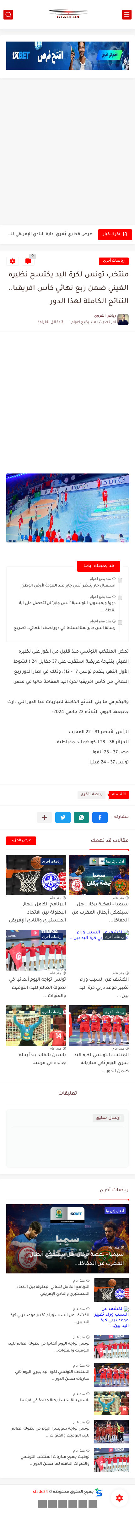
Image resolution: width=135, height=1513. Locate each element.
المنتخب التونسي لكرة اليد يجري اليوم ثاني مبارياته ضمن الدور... (101, 1063)
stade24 (40, 1492)
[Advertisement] (67, 152)
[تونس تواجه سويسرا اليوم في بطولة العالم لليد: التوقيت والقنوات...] (111, 1431)
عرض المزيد (21, 841)
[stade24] (67, 14)
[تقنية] (82, 1504)
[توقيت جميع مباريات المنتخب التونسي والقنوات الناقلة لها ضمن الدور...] (111, 1460)
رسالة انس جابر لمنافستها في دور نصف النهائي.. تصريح (65, 628)
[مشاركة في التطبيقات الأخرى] (44, 817)
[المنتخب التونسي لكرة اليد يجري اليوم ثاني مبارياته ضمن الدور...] (111, 1375)
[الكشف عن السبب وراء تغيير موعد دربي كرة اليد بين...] (111, 1318)
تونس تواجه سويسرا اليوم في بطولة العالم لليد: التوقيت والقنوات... (50, 1432)
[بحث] (8, 15)
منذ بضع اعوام (100, 578)
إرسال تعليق (108, 1118)
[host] (42, 1504)
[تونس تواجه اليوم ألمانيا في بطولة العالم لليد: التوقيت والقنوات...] (111, 1346)
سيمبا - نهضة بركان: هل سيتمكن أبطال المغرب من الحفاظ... (100, 912)
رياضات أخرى (114, 261)
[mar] (93, 1504)
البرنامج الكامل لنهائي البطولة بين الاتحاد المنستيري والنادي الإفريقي (37, 912)
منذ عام (118, 898)
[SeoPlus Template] (98, 1492)
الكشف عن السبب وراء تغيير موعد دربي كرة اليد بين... (104, 988)
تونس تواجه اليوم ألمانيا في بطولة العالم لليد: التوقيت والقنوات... (37, 988)
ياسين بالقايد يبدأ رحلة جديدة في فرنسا (54, 1400)
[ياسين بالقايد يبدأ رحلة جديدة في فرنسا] (111, 1403)
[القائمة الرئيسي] (127, 15)
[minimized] (52, 1504)
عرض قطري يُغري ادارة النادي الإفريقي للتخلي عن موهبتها (49, 234)
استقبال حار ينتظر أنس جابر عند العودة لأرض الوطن (68, 586)
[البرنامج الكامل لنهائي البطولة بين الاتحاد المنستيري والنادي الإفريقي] (111, 1290)
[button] (100, 817)
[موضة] (72, 1504)
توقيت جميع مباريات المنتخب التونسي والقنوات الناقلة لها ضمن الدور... (54, 1460)
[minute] (62, 1504)
